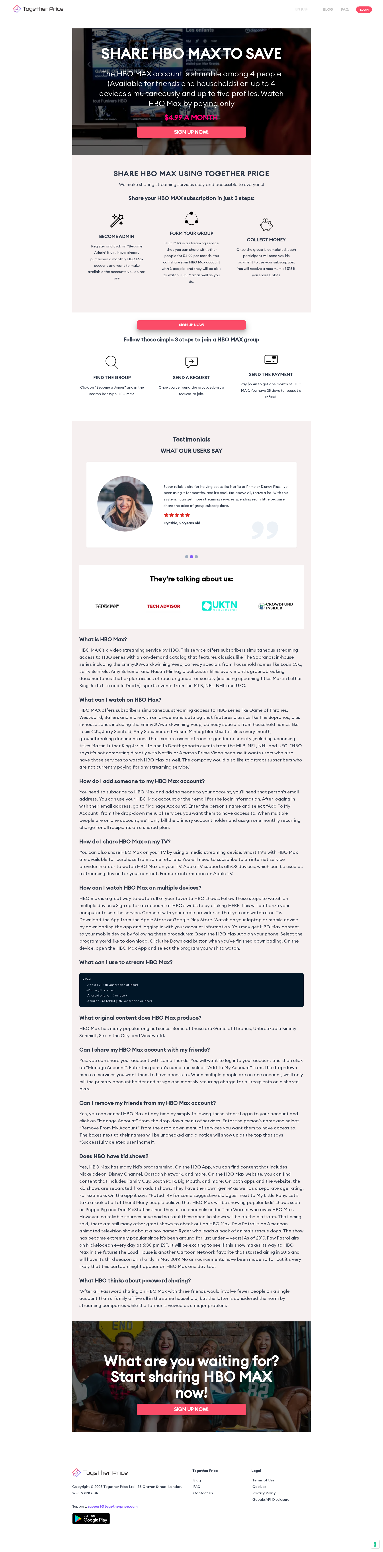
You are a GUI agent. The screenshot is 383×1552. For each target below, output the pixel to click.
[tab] (186, 561)
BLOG (328, 9)
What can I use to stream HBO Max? (126, 967)
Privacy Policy (264, 1498)
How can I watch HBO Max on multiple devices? (140, 893)
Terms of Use (263, 1485)
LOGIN (364, 9)
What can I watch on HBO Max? (120, 704)
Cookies (259, 1492)
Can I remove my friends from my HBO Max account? (147, 1108)
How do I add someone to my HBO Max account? (142, 786)
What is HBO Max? (103, 644)
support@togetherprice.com (113, 1511)
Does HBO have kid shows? (114, 1161)
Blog (197, 1485)
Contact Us (203, 1498)
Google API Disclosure (270, 1504)
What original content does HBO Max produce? (140, 1023)
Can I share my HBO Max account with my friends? (144, 1055)
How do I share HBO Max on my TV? (125, 846)
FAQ (345, 9)
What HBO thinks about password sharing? (135, 1285)
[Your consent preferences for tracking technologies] (375, 1544)
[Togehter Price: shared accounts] (38, 11)
